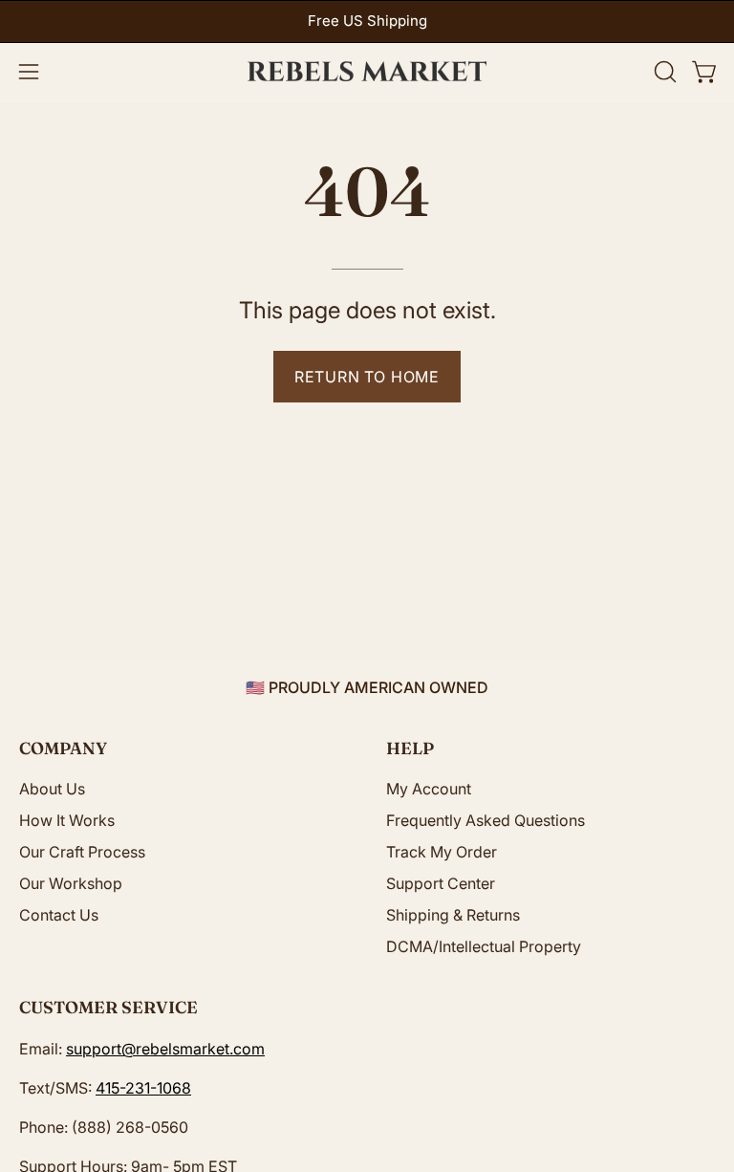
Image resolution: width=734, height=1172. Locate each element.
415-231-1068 (143, 1087)
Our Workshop (70, 883)
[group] (367, 21)
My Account (428, 788)
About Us (52, 788)
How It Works (67, 820)
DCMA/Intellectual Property (483, 946)
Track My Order (441, 851)
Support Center (440, 883)
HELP (410, 748)
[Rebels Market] (367, 71)
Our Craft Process (82, 851)
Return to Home (367, 376)
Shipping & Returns (453, 914)
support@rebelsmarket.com (165, 1048)
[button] (663, 71)
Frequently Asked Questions (485, 820)
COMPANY (63, 748)
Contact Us (58, 914)
